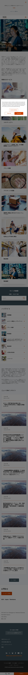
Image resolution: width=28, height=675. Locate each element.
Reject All (9, 113)
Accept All (19, 113)
